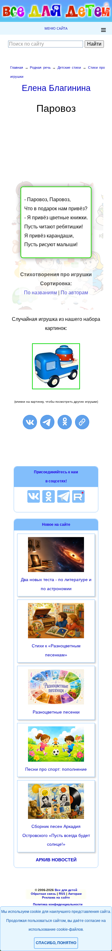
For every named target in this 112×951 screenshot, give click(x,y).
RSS (62, 893)
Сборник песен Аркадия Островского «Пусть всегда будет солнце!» (56, 835)
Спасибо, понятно (56, 943)
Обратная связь (43, 893)
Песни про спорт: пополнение (56, 769)
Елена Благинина (56, 88)
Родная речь (40, 67)
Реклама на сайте (56, 897)
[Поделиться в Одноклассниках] (65, 422)
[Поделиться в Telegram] (47, 422)
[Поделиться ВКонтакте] (30, 422)
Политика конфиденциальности (57, 904)
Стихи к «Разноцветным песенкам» (56, 650)
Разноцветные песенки (56, 712)
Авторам (75, 893)
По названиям (40, 292)
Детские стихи (69, 67)
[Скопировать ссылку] (82, 422)
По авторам (74, 292)
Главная (16, 67)
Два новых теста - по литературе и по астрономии (56, 584)
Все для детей (66, 890)
